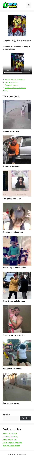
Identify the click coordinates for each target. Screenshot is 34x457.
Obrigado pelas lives (10, 436)
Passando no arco (11, 85)
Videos (7, 79)
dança (7, 82)
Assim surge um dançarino (12, 443)
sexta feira (14, 82)
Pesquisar (6, 414)
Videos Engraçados (18, 79)
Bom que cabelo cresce (11, 446)
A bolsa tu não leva (10, 433)
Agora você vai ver (9, 439)
